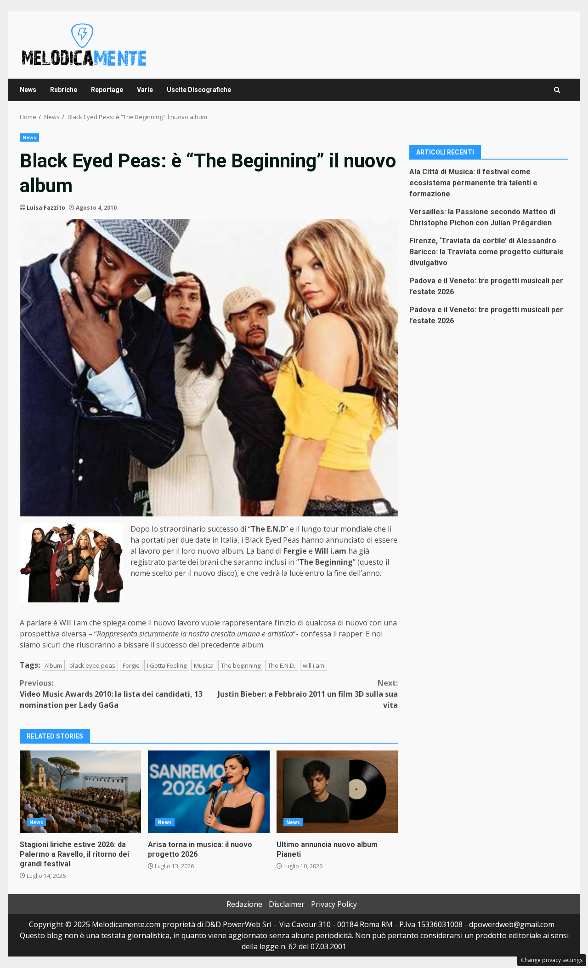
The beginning (240, 665)
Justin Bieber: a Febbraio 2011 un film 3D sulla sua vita (308, 694)
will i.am (313, 665)
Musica (204, 665)
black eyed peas (92, 665)
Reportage (107, 89)
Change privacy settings (551, 960)
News (28, 89)
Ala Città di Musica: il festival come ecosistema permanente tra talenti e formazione (473, 182)
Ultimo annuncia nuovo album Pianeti (337, 791)
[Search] (557, 90)
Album (53, 665)
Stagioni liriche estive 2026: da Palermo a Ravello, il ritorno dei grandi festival (80, 791)
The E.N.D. (281, 665)
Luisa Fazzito (46, 208)
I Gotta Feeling (167, 665)
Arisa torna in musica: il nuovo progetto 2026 (208, 791)
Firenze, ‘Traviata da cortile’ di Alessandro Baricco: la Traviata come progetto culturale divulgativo (486, 251)
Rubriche (63, 89)
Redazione (244, 904)
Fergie (131, 665)
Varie (145, 89)
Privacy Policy (334, 904)
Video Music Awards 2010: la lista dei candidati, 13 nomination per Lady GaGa (111, 694)
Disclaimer (287, 904)
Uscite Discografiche (199, 89)
